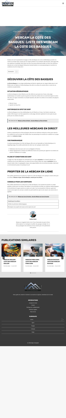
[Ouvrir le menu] (63, 3)
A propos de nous (33, 303)
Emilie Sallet (30, 50)
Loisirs (31, 319)
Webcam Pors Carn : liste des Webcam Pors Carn (32, 261)
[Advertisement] (33, 16)
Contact (33, 305)
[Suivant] (62, 257)
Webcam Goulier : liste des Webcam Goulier (10, 261)
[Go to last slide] (4, 257)
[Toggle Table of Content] (15, 72)
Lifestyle (33, 34)
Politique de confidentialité (33, 307)
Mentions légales (33, 309)
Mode (33, 332)
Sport (33, 322)
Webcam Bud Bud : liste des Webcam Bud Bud (53, 261)
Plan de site (33, 311)
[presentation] (11, 250)
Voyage (33, 326)
